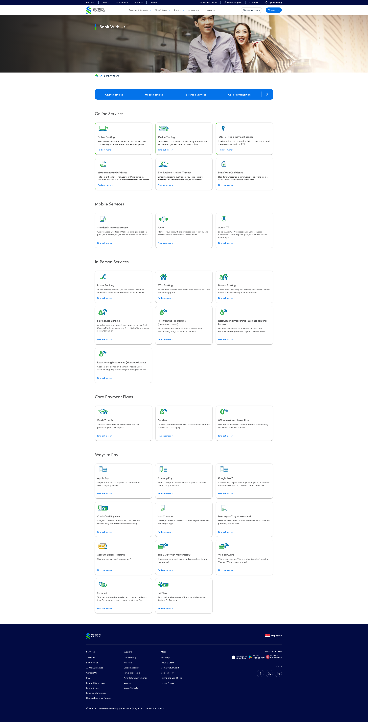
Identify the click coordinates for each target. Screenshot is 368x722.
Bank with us (92, 662)
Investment (193, 10)
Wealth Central (210, 2)
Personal (90, 2)
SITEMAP (159, 708)
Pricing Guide (92, 688)
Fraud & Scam (167, 662)
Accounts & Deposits (138, 10)
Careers (127, 683)
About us (90, 657)
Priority (105, 2)
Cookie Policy (167, 672)
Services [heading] (90, 651)
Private (153, 2)
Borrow (177, 10)
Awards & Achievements (135, 678)
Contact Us (91, 672)
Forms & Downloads (95, 683)
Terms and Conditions (171, 678)
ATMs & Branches (94, 667)
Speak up (165, 657)
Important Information (96, 693)
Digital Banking (275, 2)
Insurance (210, 10)
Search (255, 2)
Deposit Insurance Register (99, 698)
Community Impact (170, 667)
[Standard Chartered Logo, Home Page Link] (95, 10)
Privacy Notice (167, 683)
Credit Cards (161, 10)
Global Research (131, 667)
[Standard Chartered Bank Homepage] (96, 75)
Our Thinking (130, 657)
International (122, 2)
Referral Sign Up (234, 2)
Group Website (131, 688)
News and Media (132, 672)
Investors (128, 662)
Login (273, 10)
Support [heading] (128, 651)
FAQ (88, 678)
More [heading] (163, 651)
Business (139, 2)
